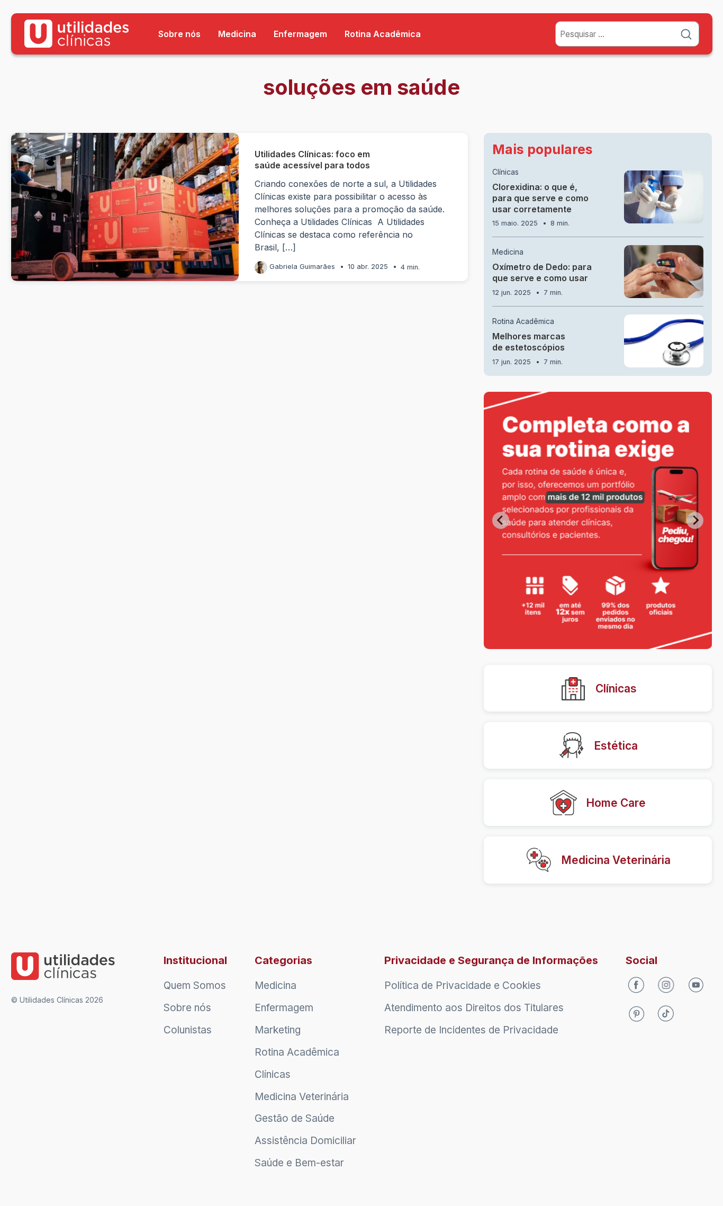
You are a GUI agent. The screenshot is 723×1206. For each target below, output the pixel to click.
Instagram (666, 985)
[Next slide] (694, 520)
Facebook (636, 985)
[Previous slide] (500, 520)
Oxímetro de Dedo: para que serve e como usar (542, 272)
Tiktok (666, 1014)
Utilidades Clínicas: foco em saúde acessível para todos (313, 159)
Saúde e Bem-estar (299, 1163)
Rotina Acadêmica (383, 34)
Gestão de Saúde (295, 1118)
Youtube (696, 985)
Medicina (237, 34)
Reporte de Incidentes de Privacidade (471, 1030)
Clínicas (505, 172)
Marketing (278, 1030)
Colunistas (188, 1030)
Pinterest (636, 1014)
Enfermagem (300, 34)
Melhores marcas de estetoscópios (528, 342)
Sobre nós (179, 34)
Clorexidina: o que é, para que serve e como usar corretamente (540, 198)
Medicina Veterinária (302, 1097)
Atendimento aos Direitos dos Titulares (474, 1008)
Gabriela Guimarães (302, 267)
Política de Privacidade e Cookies (462, 985)
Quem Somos (195, 985)
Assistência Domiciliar (305, 1141)
